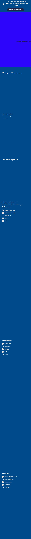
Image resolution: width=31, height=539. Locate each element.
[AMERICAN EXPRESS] (3, 213)
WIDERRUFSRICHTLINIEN (11, 476)
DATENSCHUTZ (8, 482)
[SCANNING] (3, 346)
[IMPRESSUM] (3, 485)
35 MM (6, 354)
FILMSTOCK (8, 343)
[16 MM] (3, 352)
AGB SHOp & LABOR (10, 479)
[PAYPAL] (3, 218)
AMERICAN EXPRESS (10, 213)
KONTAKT (7, 487)
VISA (6, 221)
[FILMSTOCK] (3, 344)
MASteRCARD (8, 215)
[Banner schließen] (29, 2)
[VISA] (3, 221)
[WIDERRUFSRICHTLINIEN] (3, 477)
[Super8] (3, 349)
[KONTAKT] (3, 487)
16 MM (6, 351)
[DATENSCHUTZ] (3, 482)
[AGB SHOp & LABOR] (3, 479)
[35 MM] (3, 354)
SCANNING (7, 346)
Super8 (7, 349)
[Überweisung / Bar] (3, 210)
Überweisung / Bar (10, 210)
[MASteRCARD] (3, 216)
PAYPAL (6, 218)
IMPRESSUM (8, 484)
